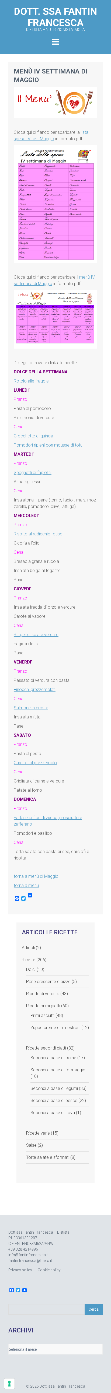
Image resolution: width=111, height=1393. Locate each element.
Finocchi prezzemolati (35, 689)
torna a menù (26, 885)
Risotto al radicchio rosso (38, 533)
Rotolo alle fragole (31, 381)
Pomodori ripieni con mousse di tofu (48, 445)
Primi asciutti (42, 1015)
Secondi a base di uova (52, 1112)
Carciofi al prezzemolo (35, 762)
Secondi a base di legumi (54, 1088)
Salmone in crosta (31, 707)
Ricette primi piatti (43, 1005)
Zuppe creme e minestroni (55, 1027)
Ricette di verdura (42, 993)
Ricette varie (38, 1133)
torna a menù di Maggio (36, 876)
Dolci (31, 969)
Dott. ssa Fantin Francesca (55, 18)
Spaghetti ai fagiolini (32, 472)
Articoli (28, 947)
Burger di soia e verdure (36, 634)
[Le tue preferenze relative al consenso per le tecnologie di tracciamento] (9, 1383)
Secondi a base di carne (53, 1057)
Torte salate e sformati (47, 1157)
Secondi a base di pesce (53, 1100)
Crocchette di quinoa (33, 435)
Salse (31, 1145)
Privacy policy (20, 1270)
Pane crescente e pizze (48, 981)
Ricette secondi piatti (46, 1048)
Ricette (28, 959)
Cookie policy (49, 1270)
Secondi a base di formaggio (57, 1069)
